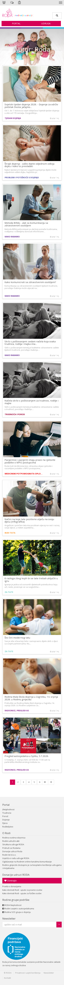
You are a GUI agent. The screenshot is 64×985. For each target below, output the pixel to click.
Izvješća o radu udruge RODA (15, 858)
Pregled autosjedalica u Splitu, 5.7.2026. (27, 756)
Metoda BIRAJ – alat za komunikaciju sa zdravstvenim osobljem (26, 224)
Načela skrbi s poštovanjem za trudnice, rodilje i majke (31, 402)
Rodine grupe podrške (15, 900)
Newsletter (9, 918)
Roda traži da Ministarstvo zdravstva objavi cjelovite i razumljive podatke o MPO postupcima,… (29, 467)
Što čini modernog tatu (17, 637)
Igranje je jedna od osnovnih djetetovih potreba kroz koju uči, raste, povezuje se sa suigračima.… (31, 585)
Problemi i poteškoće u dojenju (22, 177)
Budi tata (10, 533)
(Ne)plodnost (8, 809)
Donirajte (12, 880)
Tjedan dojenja (13, 118)
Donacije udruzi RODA (16, 874)
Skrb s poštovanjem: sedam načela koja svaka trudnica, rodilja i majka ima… (30, 343)
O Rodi (6, 833)
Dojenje (6, 819)
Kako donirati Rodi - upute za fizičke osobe (21, 893)
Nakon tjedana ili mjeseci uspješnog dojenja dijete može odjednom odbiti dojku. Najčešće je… (30, 171)
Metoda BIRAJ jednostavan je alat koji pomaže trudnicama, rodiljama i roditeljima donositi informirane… (31, 230)
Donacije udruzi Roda (12, 851)
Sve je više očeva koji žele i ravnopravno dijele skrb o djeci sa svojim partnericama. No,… (31, 642)
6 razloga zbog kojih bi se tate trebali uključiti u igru (31, 579)
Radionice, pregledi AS (17, 710)
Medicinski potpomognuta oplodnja (24, 473)
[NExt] (45, 782)
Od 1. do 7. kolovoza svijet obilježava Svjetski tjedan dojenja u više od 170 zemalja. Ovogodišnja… (32, 111)
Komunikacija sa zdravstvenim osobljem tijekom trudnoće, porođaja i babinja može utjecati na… (31, 287)
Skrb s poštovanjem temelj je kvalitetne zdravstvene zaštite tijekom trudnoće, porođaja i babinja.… (32, 348)
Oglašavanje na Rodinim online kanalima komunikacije (27, 861)
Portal (16, 23)
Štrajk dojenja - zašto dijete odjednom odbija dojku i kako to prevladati (29, 165)
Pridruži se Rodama (11, 848)
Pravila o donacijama (11, 886)
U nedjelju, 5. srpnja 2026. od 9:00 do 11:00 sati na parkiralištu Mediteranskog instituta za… (27, 760)
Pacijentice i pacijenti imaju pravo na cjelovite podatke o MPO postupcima (30, 461)
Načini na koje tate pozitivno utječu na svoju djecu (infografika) (29, 520)
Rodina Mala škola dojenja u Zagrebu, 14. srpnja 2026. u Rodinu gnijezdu (31, 698)
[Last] (51, 782)
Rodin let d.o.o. (9, 855)
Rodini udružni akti (10, 841)
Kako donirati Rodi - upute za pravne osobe (22, 890)
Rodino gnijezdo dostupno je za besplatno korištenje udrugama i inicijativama (32, 867)
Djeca (4, 823)
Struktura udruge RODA (13, 844)
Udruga (45, 23)
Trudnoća (6, 813)
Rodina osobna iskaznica (13, 837)
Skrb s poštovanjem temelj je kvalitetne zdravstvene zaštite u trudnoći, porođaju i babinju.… (32, 408)
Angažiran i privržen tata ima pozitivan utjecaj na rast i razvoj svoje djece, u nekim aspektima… (32, 526)
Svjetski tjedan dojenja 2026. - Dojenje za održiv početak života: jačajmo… (31, 106)
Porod (5, 816)
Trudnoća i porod (15, 414)
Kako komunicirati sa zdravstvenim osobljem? (30, 282)
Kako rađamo (12, 236)
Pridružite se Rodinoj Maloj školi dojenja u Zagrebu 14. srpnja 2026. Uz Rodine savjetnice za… (30, 704)
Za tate (9, 592)
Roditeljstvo (7, 826)
